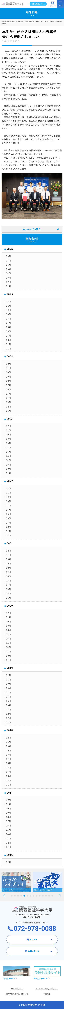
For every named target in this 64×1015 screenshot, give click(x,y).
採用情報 (46, 993)
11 (43, 896)
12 (46, 896)
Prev (4, 896)
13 (49, 896)
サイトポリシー (17, 988)
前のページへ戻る (32, 229)
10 (40, 896)
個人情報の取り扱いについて (17, 993)
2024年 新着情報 (29, 21)
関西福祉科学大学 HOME (8, 21)
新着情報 (20, 21)
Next (60, 896)
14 (52, 896)
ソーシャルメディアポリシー (47, 988)
